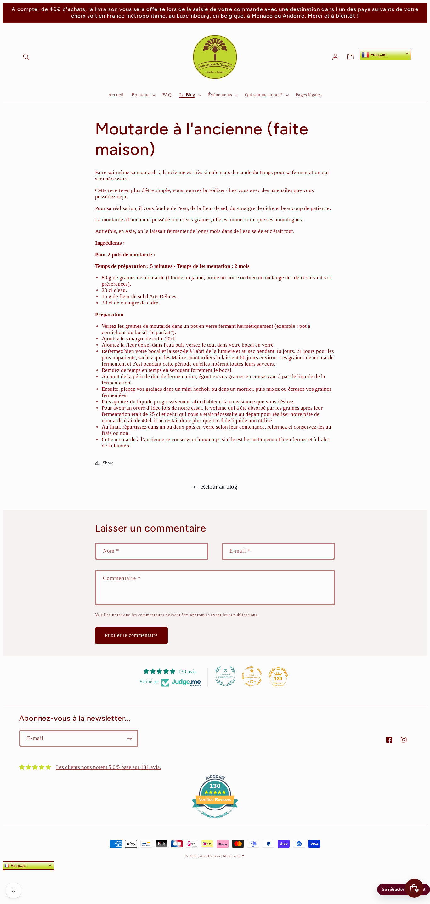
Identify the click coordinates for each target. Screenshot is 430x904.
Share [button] (108, 462)
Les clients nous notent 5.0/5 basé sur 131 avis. (108, 767)
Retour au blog (219, 486)
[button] (26, 57)
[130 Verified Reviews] (215, 822)
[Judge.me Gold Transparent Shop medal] (252, 676)
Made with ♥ (233, 856)
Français (377, 54)
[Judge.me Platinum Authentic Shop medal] (225, 676)
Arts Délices (210, 856)
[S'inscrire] (129, 738)
